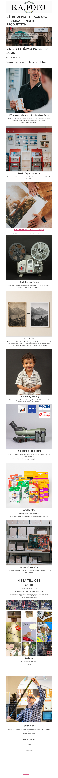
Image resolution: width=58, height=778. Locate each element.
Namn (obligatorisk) (29, 733)
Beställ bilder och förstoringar (29, 229)
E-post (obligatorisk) (29, 739)
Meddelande (29, 750)
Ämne (29, 744)
